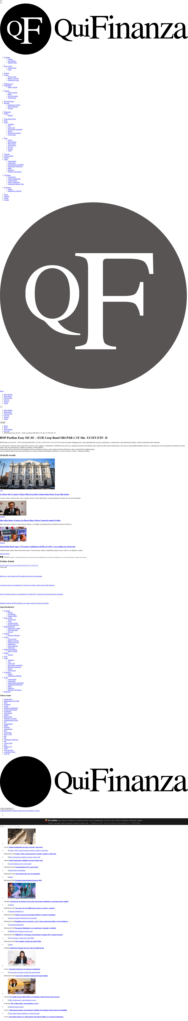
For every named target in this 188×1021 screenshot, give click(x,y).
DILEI (113, 820)
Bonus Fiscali (12, 68)
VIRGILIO (64, 820)
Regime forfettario (13, 625)
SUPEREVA (139, 820)
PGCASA (91, 820)
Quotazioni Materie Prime (16, 184)
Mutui (10, 168)
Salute (6, 194)
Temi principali (8, 750)
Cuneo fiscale (8, 743)
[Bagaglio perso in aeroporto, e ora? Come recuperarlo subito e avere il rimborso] (96, 918)
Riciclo (10, 131)
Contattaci (14, 811)
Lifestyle (6, 91)
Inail (5, 745)
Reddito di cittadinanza (11, 708)
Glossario (7, 154)
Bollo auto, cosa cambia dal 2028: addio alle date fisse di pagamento (21, 576)
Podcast (6, 157)
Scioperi (10, 108)
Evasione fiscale (13, 623)
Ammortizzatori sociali (11, 720)
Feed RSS (31, 811)
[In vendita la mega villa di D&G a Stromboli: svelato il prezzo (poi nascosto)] (96, 986)
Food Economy (12, 92)
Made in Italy (8, 717)
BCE (5, 731)
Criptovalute (11, 163)
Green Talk (11, 128)
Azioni (10, 140)
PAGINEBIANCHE (98, 820)
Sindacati (7, 727)
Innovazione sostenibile (15, 129)
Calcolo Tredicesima (14, 179)
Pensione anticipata (14, 635)
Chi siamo (50, 823)
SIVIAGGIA (118, 820)
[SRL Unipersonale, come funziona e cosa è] (96, 1000)
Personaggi (7, 112)
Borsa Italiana (12, 142)
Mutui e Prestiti (12, 87)
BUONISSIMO (132, 820)
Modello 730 (8, 747)
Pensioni (6, 73)
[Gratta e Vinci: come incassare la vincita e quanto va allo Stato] (96, 850)
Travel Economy (13, 96)
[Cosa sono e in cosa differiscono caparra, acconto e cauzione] (96, 905)
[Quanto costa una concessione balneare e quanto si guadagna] (96, 911)
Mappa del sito (22, 811)
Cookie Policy (69, 823)
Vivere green (12, 135)
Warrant (10, 149)
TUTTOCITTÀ (107, 820)
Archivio (37, 811)
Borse (6, 138)
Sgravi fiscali (8, 713)
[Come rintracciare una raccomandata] (96, 870)
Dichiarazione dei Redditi (16, 165)
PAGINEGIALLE (72, 820)
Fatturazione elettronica (11, 739)
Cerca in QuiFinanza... (7, 809)
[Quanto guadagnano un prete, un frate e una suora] (96, 837)
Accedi (3, 422)
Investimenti (11, 61)
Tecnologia (7, 187)
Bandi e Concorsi (13, 78)
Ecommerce (7, 711)
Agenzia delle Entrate (10, 710)
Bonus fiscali (12, 619)
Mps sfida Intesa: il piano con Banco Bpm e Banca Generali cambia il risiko (30, 520)
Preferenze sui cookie (79, 823)
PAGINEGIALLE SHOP (82, 820)
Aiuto (87, 823)
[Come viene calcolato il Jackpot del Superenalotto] (96, 972)
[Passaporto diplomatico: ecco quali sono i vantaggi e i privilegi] (96, 925)
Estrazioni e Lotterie (14, 105)
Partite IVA (11, 648)
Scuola (6, 706)
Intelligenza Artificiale (14, 191)
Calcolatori (7, 175)
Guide (6, 159)
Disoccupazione (13, 646)
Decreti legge (8, 699)
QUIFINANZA (125, 820)
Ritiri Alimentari (13, 106)
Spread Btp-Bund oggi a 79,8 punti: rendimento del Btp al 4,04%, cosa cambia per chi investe (37, 547)
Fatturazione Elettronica (15, 166)
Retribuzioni (11, 644)
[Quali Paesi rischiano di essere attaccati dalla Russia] (96, 945)
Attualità (6, 196)
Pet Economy (12, 98)
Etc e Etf (6, 431)
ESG (9, 126)
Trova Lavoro (12, 77)
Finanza (10, 59)
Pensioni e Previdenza (14, 172)
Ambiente (11, 124)
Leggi (9, 70)
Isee (5, 741)
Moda (9, 94)
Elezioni (10, 115)
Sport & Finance (9, 101)
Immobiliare (7, 85)
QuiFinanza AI (8, 84)
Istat (5, 736)
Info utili (6, 103)
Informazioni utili (9, 626)
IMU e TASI (8, 734)
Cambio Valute (12, 180)
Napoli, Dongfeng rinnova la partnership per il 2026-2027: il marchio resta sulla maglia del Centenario (31, 594)
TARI (6, 748)
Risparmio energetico (14, 133)
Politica (6, 114)
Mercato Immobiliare (10, 649)
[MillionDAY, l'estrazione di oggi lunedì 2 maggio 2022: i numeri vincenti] (96, 931)
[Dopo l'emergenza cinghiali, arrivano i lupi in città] (96, 857)
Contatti (6, 200)
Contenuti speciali (5, 811)
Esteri (5, 121)
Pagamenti (7, 704)
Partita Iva (11, 170)
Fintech (10, 189)
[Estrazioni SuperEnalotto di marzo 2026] (96, 877)
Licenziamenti (8, 724)
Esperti (6, 198)
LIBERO (59, 820)
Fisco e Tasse (8, 66)
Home (6, 426)
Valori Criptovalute (14, 182)
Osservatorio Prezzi (10, 119)
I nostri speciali (8, 156)
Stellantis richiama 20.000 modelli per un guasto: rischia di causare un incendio (24, 603)
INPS (5, 703)
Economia (7, 57)
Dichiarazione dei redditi (11, 701)
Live (1, 490)
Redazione (7, 692)
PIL (5, 738)
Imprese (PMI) (12, 63)
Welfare (6, 715)
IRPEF (6, 725)
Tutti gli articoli (4, 554)
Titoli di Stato (12, 145)
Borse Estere (12, 143)
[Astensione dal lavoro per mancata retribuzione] (96, 958)
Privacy (63, 823)
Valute (10, 150)
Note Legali (57, 823)
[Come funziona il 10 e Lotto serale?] (96, 864)
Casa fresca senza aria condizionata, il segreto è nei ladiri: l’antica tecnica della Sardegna (27, 585)
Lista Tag (7, 754)
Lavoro (6, 75)
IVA (5, 722)
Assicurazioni (12, 161)
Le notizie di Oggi (9, 752)
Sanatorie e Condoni (10, 718)
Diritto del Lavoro (13, 80)
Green (6, 122)
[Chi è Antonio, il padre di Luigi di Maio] (96, 938)
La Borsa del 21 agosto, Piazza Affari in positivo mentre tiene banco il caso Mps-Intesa (34, 494)
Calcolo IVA (12, 177)
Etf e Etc (10, 147)
